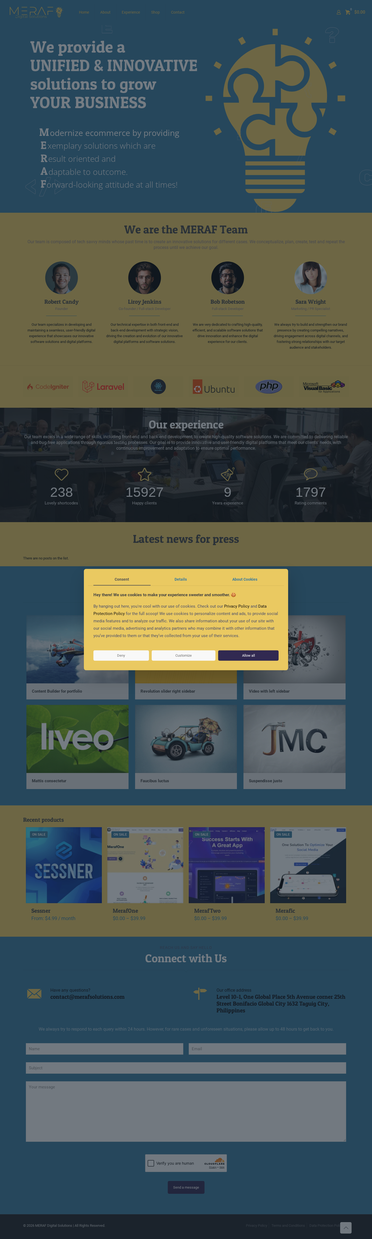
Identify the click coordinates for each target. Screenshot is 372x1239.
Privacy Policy (236, 606)
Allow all (248, 655)
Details (181, 579)
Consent (122, 579)
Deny (121, 655)
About (244, 579)
